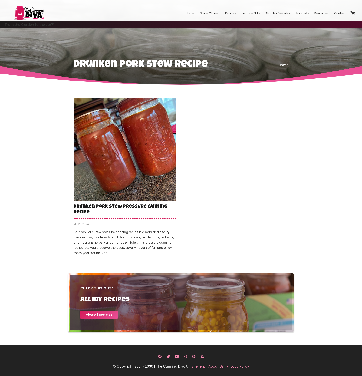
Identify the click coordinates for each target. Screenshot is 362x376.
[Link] (28, 10)
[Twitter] (168, 356)
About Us (216, 366)
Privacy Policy (237, 366)
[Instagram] (185, 356)
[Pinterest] (193, 356)
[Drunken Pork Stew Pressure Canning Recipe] (125, 179)
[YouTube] (177, 356)
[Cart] (353, 13)
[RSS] (202, 356)
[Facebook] (160, 356)
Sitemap (198, 366)
